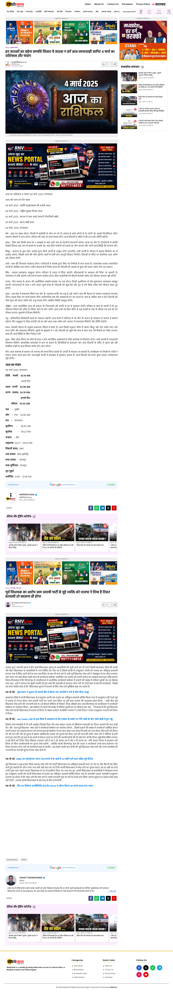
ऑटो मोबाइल (49, 11)
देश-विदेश (10, 11)
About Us (99, 4)
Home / (7, 48)
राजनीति (38, 11)
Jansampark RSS (129, 11)
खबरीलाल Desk (19, 62)
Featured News (12, 859)
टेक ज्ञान (69, 11)
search (169, 13)
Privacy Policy (143, 4)
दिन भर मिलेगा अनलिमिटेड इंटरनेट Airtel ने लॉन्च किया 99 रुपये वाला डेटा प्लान (54, 786)
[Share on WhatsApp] (96, 508)
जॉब (97, 11)
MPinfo (117, 11)
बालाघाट (23, 859)
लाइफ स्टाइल (88, 11)
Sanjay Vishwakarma (21, 603)
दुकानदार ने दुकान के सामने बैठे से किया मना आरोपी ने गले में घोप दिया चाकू (53, 692)
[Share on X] (108, 508)
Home (88, 4)
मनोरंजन (77, 11)
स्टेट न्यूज (20, 11)
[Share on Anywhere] (114, 508)
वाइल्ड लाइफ (106, 11)
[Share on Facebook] (90, 508)
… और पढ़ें (112, 891)
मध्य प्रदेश (29, 11)
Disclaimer (127, 4)
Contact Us (113, 4)
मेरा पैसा (60, 11)
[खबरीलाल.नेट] (16, 4)
